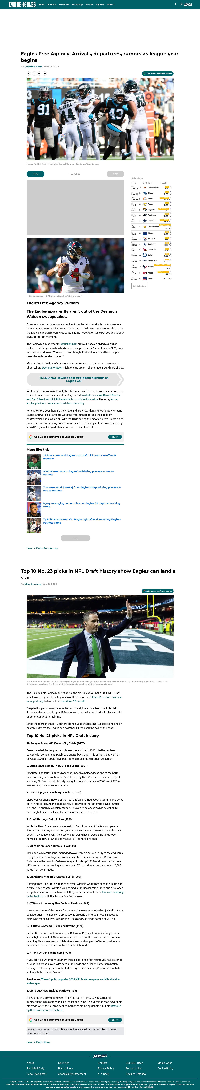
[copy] (45, 73)
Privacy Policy (106, 1068)
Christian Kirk (69, 343)
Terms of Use (134, 1068)
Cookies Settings (136, 1073)
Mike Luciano (33, 584)
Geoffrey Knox (33, 66)
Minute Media (23, 1082)
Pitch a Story (65, 1068)
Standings (77, 4)
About (30, 1062)
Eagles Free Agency (47, 548)
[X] (181, 4)
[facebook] (175, 4)
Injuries (100, 4)
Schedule (64, 4)
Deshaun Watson (52, 367)
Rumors (51, 4)
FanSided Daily (35, 1068)
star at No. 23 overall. (72, 701)
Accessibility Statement (72, 1073)
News (41, 4)
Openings (63, 1062)
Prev (35, 174)
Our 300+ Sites (134, 1062)
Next (115, 174)
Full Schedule (139, 286)
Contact (102, 1062)
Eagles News (43, 1042)
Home (30, 548)
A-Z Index (103, 1073)
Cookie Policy (165, 1068)
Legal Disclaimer (36, 1073)
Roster (89, 4)
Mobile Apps (165, 1062)
